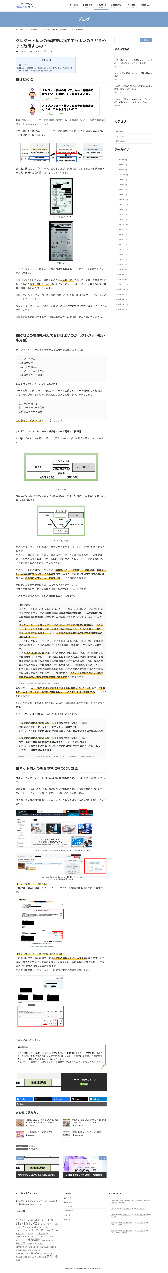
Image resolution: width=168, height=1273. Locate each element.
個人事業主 (39, 1244)
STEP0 (49, 1219)
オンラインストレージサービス (36, 1227)
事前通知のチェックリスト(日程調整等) (87, 1132)
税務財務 (32, 1146)
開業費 (44, 1257)
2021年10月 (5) (122, 289)
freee (26, 1220)
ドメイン (30, 1233)
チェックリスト (21, 1234)
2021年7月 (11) (122, 304)
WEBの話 (67, 1215)
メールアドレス (21, 1240)
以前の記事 (21, 317)
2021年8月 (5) (121, 299)
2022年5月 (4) (121, 269)
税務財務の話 (68, 1211)
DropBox (19, 1220)
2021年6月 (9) (121, 309)
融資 (44, 1253)
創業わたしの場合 (24, 1246)
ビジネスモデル (41, 1233)
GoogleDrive (35, 1220)
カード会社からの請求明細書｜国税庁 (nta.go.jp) (43, 683)
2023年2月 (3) (121, 239)
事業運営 (34, 1149)
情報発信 (53, 1247)
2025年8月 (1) (121, 180)
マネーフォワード (36, 1237)
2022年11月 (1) (122, 249)
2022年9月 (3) (121, 254)
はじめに (69, 1202)
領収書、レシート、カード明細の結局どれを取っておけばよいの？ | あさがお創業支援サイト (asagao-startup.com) (56, 756)
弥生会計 (46, 1247)
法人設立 (30, 1250)
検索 (146, 40)
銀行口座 (36, 1257)
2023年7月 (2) (121, 229)
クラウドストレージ (23, 1230)
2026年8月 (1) (121, 160)
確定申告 (36, 1253)
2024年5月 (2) (121, 214)
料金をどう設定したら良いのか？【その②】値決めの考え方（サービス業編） (132, 100)
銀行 (29, 1257)
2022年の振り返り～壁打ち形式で (39, 1132)
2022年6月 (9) (121, 264)
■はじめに (22, 65)
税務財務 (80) (121, 141)
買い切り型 (19, 1257)
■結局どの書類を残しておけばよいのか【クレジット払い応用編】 (45, 68)
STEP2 (31, 1223)
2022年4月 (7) (121, 274)
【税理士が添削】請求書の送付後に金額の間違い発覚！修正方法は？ (133, 87)
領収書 (18, 1260)
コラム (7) (120, 136)
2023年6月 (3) (121, 234)
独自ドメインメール (23, 1253)
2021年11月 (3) (122, 284)
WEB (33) (119, 131)
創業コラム (67, 1219)
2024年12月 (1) (122, 199)
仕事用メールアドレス (49, 1240)
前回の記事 (73, 703)
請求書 (49, 1253)
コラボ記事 (47, 1230)
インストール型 (52, 1224)
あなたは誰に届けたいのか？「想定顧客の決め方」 (133, 74)
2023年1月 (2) (121, 244)
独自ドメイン (39, 1250)
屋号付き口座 (38, 1247)
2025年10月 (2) (122, 175)
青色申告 (52, 1256)
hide (48, 60)
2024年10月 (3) (122, 205)
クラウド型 (37, 1230)
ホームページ (22, 1236)
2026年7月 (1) (121, 165)
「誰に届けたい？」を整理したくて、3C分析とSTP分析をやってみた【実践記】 (133, 61)
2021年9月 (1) (121, 294)
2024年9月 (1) (121, 209)
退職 (25, 1257)
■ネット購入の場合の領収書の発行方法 (34, 71)
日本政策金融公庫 (21, 1250)
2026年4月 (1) (121, 170)
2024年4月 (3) (121, 219)
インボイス (20, 1227)
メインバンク (48, 1237)
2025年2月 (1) (121, 194)
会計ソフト (21, 1243)
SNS (43, 1220)
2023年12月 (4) (122, 224)
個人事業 (31, 1244)
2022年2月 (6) (121, 279)
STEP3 (42, 1223)
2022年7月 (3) (121, 259)
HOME (68, 1198)
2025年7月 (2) (121, 184)
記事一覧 (69, 1206)
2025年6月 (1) (121, 190)
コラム (55, 1230)
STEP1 (20, 1223)
